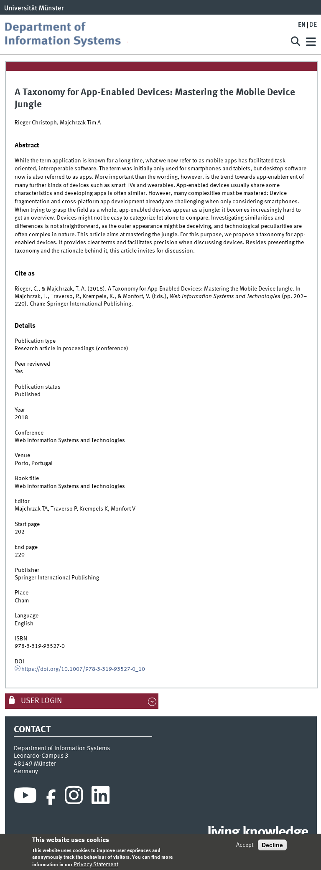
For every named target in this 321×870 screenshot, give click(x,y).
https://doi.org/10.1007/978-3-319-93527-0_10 (83, 669)
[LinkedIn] (101, 797)
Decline (272, 845)
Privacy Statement (96, 864)
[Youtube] (25, 797)
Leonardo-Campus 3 (41, 756)
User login (40, 701)
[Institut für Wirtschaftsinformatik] (141, 34)
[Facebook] (51, 797)
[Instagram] (74, 797)
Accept (244, 845)
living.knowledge (257, 832)
